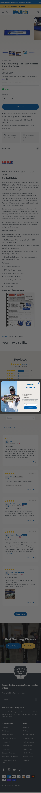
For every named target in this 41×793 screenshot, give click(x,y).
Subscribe (30, 407)
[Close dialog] (39, 383)
